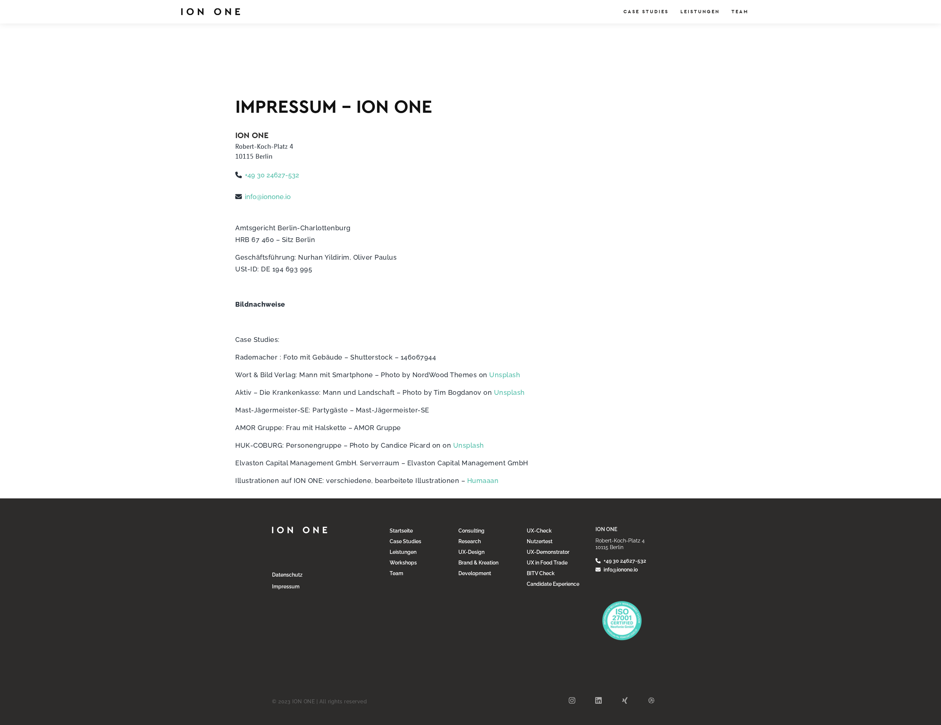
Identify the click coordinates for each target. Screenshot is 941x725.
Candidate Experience (553, 584)
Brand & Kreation (478, 563)
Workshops (403, 563)
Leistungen (403, 552)
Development (474, 573)
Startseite (401, 531)
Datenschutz (287, 575)
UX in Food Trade (547, 563)
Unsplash (503, 375)
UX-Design (471, 552)
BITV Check (541, 573)
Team (396, 573)
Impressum (286, 586)
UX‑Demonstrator (548, 552)
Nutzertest (539, 541)
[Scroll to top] (933, 671)
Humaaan (483, 480)
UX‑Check (539, 531)
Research (469, 541)
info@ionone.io (268, 197)
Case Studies (405, 541)
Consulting (471, 531)
